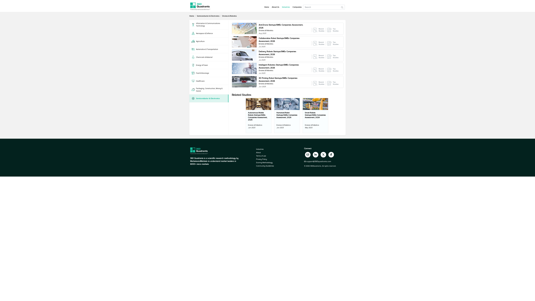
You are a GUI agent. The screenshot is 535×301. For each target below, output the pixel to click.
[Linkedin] (315, 154)
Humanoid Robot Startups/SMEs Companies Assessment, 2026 (286, 115)
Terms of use (261, 156)
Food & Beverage (202, 73)
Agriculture (200, 41)
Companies (297, 7)
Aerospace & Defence (204, 33)
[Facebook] (331, 154)
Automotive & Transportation (207, 49)
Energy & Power (202, 65)
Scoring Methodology (264, 163)
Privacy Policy (261, 159)
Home (191, 16)
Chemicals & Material (204, 57)
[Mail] (308, 154)
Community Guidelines (265, 166)
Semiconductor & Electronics (208, 16)
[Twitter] (323, 154)
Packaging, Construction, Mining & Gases (209, 90)
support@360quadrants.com (318, 161)
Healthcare (200, 81)
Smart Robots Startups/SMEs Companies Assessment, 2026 (315, 115)
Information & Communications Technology (208, 24)
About (258, 152)
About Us (275, 7)
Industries (286, 7)
